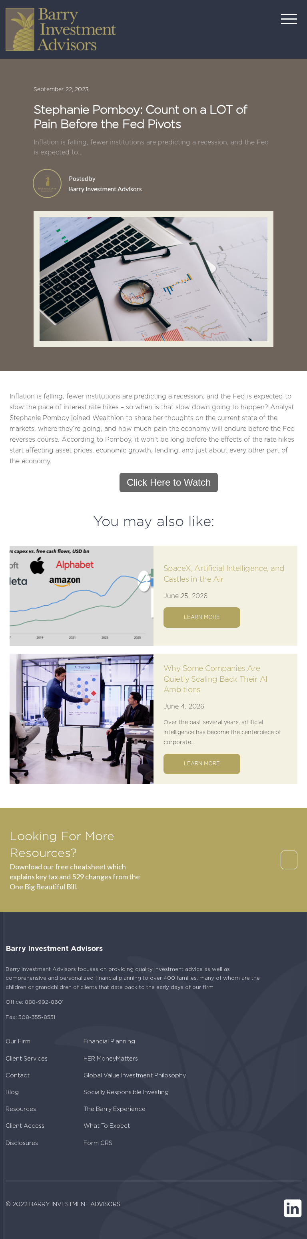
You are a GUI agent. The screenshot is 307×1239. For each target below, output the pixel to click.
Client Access (25, 1126)
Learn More (202, 617)
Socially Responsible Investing (126, 1092)
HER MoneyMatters (111, 1059)
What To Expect (107, 1126)
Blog (12, 1092)
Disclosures (22, 1143)
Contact (18, 1076)
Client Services (27, 1059)
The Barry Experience (115, 1109)
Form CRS (98, 1143)
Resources (21, 1109)
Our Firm (18, 1042)
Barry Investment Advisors (105, 188)
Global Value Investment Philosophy (135, 1076)
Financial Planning (109, 1042)
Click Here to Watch (169, 482)
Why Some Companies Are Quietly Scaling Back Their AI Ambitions (215, 679)
